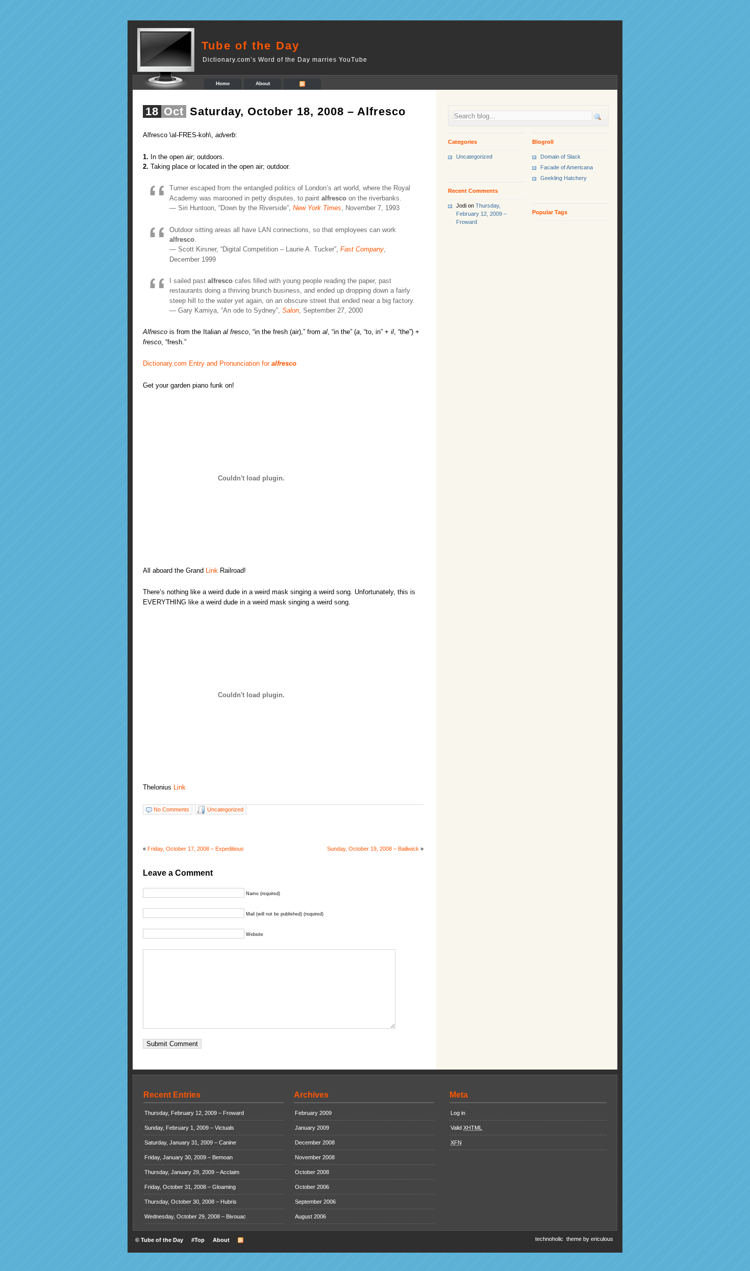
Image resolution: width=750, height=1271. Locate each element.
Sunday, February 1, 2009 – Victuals (189, 1128)
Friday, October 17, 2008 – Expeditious (195, 849)
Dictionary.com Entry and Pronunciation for (219, 363)
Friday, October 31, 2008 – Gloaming (190, 1187)
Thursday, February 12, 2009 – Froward (481, 213)
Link (212, 570)
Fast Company (362, 249)
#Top (198, 1240)
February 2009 (313, 1113)
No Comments (171, 809)
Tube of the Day (251, 45)
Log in (458, 1113)
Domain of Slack (560, 157)
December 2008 (315, 1142)
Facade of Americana (566, 167)
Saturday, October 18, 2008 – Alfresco (298, 111)
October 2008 (312, 1172)
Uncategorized (225, 809)
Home (223, 83)
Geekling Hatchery (563, 178)
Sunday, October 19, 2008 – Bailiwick (373, 849)
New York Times (317, 208)
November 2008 (315, 1157)
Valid (466, 1128)
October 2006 (312, 1187)
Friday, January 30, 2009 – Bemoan (188, 1157)
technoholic (549, 1239)
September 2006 (315, 1202)
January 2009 (312, 1128)
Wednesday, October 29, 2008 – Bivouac (195, 1216)
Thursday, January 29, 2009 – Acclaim (191, 1172)
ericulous (602, 1239)
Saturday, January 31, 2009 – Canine (190, 1142)
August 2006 (310, 1216)
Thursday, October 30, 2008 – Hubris (190, 1202)
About (263, 83)
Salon (290, 310)
